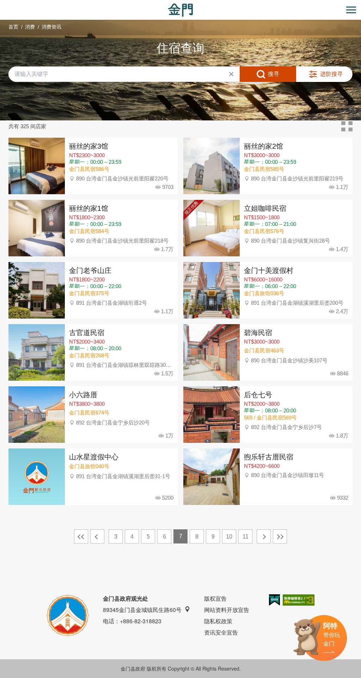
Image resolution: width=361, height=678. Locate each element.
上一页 (97, 536)
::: (2, 4)
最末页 (280, 536)
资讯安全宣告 (221, 632)
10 (229, 537)
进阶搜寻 (331, 74)
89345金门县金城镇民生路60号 (142, 610)
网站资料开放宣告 (226, 610)
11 (246, 537)
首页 (13, 27)
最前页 (81, 536)
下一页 (264, 536)
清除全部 (231, 74)
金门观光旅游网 (180, 10)
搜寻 (273, 74)
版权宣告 (215, 598)
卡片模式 (347, 126)
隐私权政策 (218, 621)
